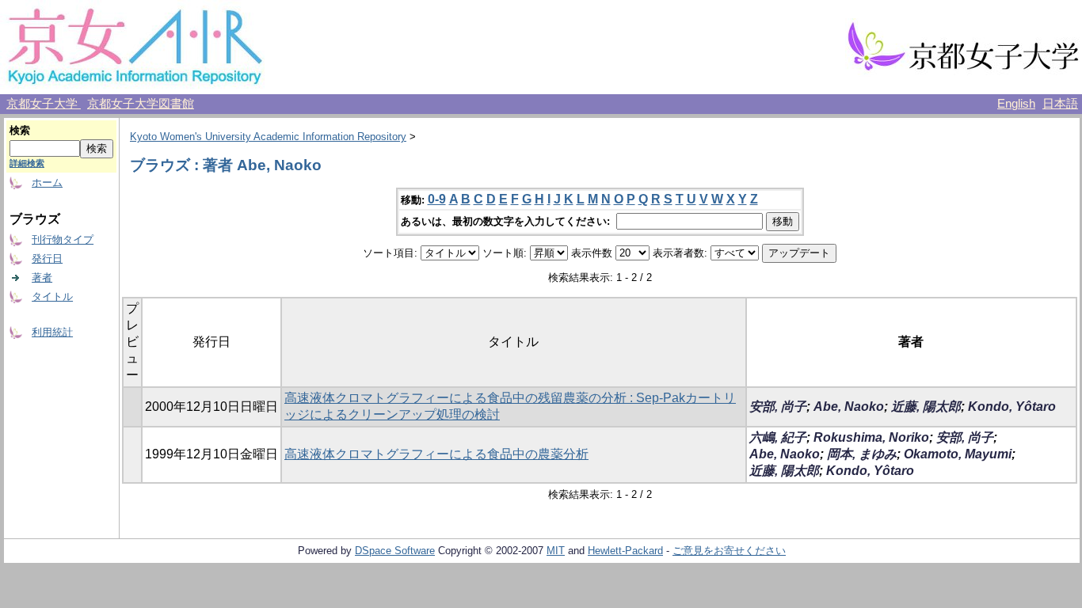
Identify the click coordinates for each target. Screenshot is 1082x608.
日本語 (1060, 103)
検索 (20, 130)
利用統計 (52, 332)
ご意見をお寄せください (729, 551)
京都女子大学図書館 (140, 103)
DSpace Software (395, 551)
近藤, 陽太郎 (926, 406)
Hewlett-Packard (625, 551)
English (1016, 103)
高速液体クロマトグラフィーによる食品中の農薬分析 (436, 454)
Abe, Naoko (848, 406)
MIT (556, 551)
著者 (42, 277)
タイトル (52, 296)
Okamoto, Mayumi (958, 454)
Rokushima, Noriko (871, 437)
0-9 (437, 199)
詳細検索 (27, 163)
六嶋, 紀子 (777, 437)
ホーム (47, 182)
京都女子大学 (43, 103)
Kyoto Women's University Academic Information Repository (268, 136)
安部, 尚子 (777, 406)
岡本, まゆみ (862, 454)
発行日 (47, 258)
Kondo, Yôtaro (1012, 406)
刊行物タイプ (62, 239)
